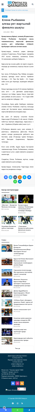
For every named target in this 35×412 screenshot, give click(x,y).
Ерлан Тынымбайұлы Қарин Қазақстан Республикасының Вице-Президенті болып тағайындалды (23, 249)
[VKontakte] (15, 177)
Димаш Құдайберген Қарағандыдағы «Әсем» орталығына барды (22, 293)
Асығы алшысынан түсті (22, 309)
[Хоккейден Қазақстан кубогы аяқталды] (9, 220)
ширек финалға (20, 152)
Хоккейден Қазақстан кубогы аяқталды (16, 10)
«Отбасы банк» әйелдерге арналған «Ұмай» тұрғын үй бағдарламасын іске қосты (23, 302)
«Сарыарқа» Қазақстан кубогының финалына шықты (25, 228)
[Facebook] (6, 177)
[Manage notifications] (4, 407)
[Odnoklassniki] (20, 177)
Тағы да (17, 348)
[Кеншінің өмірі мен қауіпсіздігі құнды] (7, 332)
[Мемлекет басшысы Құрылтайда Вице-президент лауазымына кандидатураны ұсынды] (7, 282)
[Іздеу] (33, 5)
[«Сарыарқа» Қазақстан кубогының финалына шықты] (25, 220)
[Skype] (24, 177)
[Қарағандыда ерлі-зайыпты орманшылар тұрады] (7, 340)
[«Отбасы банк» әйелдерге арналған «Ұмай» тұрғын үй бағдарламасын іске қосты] (7, 302)
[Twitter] (10, 177)
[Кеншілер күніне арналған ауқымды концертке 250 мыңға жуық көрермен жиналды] (7, 320)
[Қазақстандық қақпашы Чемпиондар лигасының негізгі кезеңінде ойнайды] (25, 199)
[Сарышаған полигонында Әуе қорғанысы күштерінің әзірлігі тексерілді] (7, 272)
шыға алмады (16, 162)
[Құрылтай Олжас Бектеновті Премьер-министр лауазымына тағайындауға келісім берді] (7, 261)
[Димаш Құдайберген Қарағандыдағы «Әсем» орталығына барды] (7, 293)
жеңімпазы (12, 169)
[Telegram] (20, 181)
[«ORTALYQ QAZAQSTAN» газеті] (17, 4)
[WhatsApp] (15, 181)
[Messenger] (29, 177)
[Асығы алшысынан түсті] (7, 312)
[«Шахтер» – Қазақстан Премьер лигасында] (9, 199)
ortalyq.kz (30, 44)
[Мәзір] (2, 5)
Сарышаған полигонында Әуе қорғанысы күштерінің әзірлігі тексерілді (23, 272)
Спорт (5, 16)
